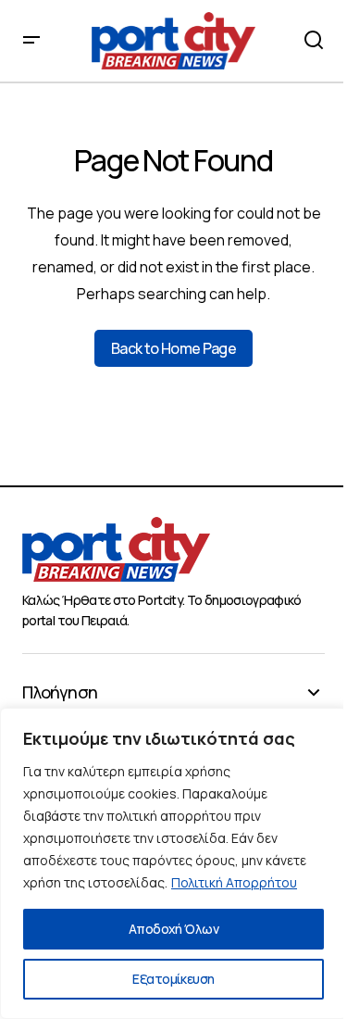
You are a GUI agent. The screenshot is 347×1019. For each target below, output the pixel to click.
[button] (31, 41)
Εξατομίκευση (173, 979)
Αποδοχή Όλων (173, 928)
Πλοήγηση (59, 693)
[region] (173, 863)
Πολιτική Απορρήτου (234, 882)
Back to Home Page (173, 348)
